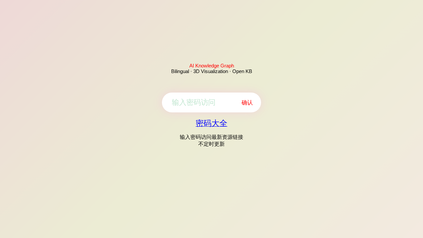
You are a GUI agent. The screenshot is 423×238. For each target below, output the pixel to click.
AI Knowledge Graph (211, 65)
